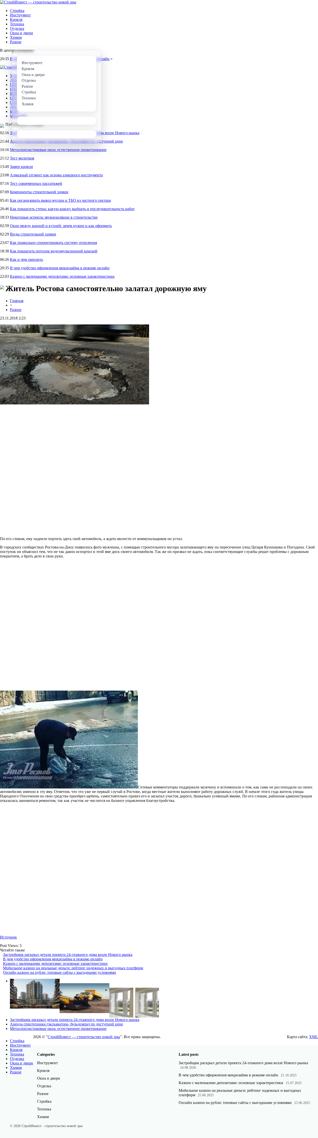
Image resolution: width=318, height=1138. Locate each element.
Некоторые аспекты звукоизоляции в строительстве (54, 217)
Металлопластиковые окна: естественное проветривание (58, 150)
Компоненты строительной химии (39, 192)
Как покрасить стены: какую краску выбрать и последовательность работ (72, 209)
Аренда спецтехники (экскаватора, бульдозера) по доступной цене (66, 1024)
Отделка (17, 28)
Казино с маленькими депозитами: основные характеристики (62, 276)
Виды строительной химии (33, 234)
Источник (8, 937)
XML (313, 1037)
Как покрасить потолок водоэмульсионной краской (53, 251)
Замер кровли (21, 166)
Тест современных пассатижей (36, 183)
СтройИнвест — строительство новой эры (84, 1037)
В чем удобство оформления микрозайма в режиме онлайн (60, 268)
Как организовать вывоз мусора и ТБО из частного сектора (60, 200)
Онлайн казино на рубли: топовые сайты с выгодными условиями (59, 972)
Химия (16, 37)
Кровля (16, 19)
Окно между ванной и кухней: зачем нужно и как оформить (61, 226)
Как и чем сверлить (26, 259)
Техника (17, 24)
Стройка (17, 10)
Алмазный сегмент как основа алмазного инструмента (56, 175)
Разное (15, 42)
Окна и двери (21, 33)
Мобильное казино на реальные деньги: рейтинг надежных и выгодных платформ (73, 968)
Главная (16, 301)
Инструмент (20, 15)
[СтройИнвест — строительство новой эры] (38, 2)
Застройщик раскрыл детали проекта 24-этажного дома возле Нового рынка (67, 954)
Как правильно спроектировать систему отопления (53, 242)
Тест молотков (22, 158)
